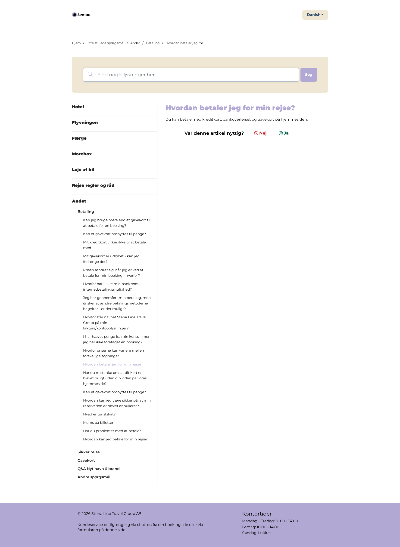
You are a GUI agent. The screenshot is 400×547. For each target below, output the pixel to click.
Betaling (153, 43)
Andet (135, 43)
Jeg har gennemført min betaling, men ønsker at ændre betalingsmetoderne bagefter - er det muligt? (117, 303)
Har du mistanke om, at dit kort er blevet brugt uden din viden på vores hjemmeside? (115, 378)
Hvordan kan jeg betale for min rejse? (115, 439)
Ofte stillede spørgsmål (106, 43)
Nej (263, 133)
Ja (286, 133)
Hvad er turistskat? (99, 414)
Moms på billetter (98, 422)
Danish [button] (314, 14)
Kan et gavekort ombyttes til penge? (114, 234)
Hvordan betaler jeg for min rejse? (112, 364)
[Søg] (308, 75)
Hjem (76, 43)
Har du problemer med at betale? (112, 431)
